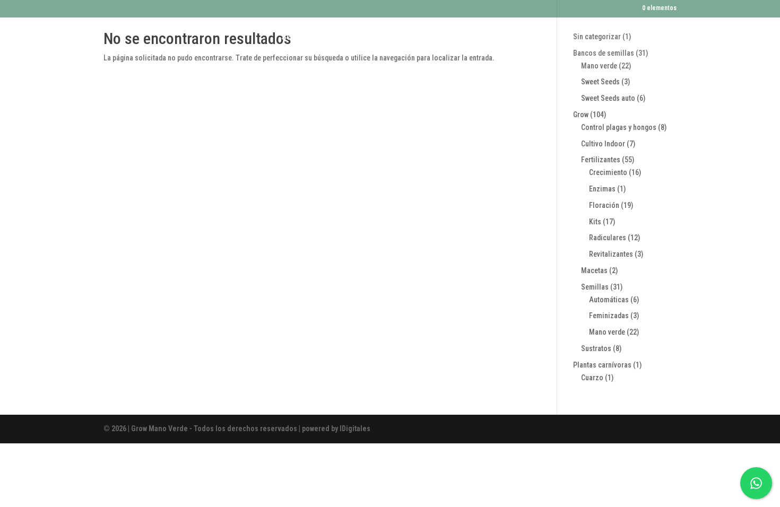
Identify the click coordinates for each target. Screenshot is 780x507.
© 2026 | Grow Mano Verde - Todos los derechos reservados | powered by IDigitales (236, 428)
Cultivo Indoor (403, 36)
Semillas (297, 36)
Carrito (350, 36)
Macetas (459, 36)
